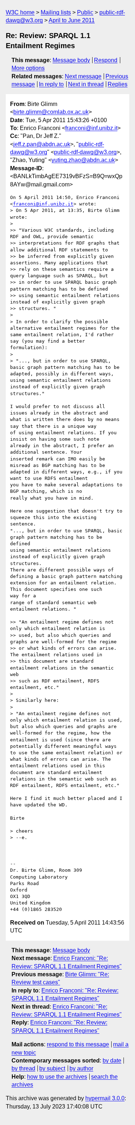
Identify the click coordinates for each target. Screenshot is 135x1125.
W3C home (20, 12)
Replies (117, 84)
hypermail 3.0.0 (105, 1098)
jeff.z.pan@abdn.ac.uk (41, 144)
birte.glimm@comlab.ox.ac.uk (51, 112)
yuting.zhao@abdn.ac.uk (83, 160)
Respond (105, 60)
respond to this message (78, 1044)
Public (85, 12)
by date (112, 1060)
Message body (71, 60)
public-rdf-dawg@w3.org (85, 152)
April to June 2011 (72, 20)
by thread (23, 1068)
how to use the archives (57, 1077)
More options (28, 68)
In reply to (51, 84)
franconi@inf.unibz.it (91, 128)
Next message (83, 76)
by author (81, 1068)
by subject (52, 1068)
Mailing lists (56, 12)
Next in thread (86, 84)
